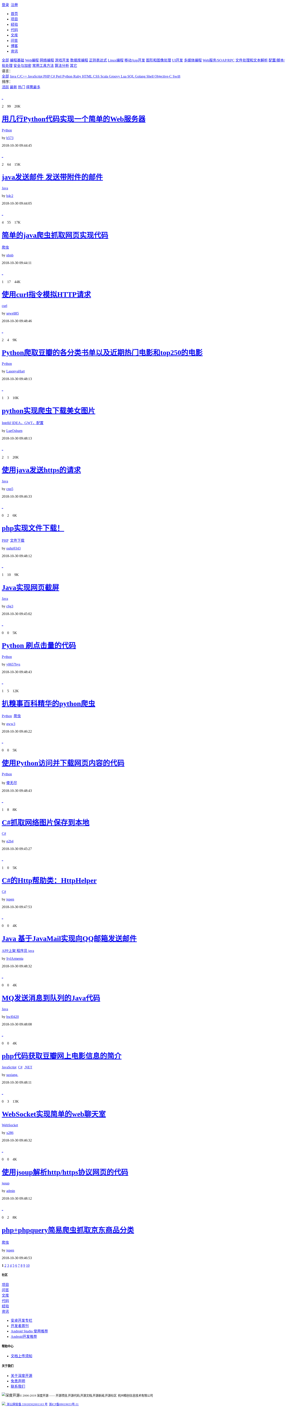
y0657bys (13, 664)
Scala (104, 76)
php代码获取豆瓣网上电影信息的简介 (62, 1056)
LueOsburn (14, 431)
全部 (5, 60)
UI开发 (177, 60)
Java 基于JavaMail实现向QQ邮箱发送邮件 (69, 938)
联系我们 (18, 1386)
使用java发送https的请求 (41, 470)
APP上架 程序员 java (18, 951)
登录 (5, 5)
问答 (14, 40)
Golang (140, 76)
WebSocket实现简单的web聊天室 (54, 1114)
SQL (130, 76)
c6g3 (9, 606)
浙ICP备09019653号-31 (64, 1404)
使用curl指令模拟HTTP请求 (46, 294)
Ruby (76, 76)
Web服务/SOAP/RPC (219, 60)
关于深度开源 (21, 1376)
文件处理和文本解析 (251, 60)
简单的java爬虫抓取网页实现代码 (55, 235)
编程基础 (17, 60)
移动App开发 (134, 60)
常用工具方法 (43, 66)
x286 (9, 1133)
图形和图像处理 (158, 60)
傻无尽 (11, 783)
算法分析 (62, 66)
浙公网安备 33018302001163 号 (26, 1404)
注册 (14, 5)
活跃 (5, 87)
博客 (14, 46)
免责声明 (18, 1381)
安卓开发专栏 (21, 1320)
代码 (14, 30)
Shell (150, 76)
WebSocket (10, 1125)
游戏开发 (62, 60)
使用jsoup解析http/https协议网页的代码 (65, 1172)
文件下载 (17, 540)
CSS (96, 76)
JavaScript (34, 76)
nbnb (9, 255)
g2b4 (9, 841)
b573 (9, 138)
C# (52, 76)
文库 (14, 35)
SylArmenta (14, 958)
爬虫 (5, 247)
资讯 (14, 51)
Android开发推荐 (24, 1336)
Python (66, 76)
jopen (10, 899)
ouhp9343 (13, 548)
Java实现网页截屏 (30, 587)
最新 (13, 87)
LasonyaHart (15, 371)
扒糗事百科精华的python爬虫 (48, 704)
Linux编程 (116, 60)
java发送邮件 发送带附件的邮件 (52, 177)
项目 (14, 19)
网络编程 (47, 60)
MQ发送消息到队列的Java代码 (51, 998)
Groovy (114, 76)
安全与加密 (22, 66)
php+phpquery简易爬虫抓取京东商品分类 (68, 1230)
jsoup (5, 1183)
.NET (28, 1067)
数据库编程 (79, 60)
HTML (86, 76)
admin (10, 1191)
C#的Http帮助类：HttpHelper (49, 880)
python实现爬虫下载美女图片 (48, 411)
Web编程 (32, 60)
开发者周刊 (20, 1326)
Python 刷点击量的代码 (39, 645)
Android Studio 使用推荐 (29, 1331)
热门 (21, 87)
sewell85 (12, 313)
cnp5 (9, 489)
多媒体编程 (193, 60)
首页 (14, 14)
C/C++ (21, 76)
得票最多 (33, 87)
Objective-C (163, 76)
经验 (14, 24)
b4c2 (9, 196)
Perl (58, 76)
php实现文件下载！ (33, 528)
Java (13, 76)
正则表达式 (98, 60)
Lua (123, 76)
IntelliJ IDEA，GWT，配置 (22, 423)
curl (4, 306)
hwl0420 (12, 1017)
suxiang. (12, 1075)
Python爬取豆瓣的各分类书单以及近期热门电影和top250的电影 (102, 353)
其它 (73, 66)
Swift (176, 76)
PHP (46, 76)
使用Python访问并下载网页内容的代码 (63, 763)
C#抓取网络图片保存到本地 (45, 822)
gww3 (10, 724)
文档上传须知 (21, 1356)
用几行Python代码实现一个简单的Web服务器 (74, 119)
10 (28, 1265)
